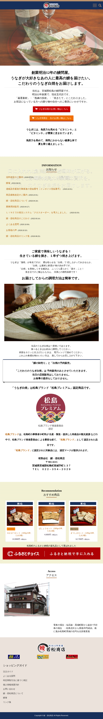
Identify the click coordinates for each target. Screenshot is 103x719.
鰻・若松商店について (16, 201)
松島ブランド (12, 434)
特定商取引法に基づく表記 (15, 680)
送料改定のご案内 (14, 177)
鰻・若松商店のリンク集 (18, 236)
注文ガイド (8, 671)
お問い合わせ (9, 689)
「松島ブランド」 (67, 439)
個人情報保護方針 (11, 685)
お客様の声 (11, 230)
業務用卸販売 (12, 206)
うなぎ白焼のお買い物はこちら (53, 109)
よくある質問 (12, 224)
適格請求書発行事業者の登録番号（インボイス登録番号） (34, 189)
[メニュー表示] (95, 5)
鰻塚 (8, 183)
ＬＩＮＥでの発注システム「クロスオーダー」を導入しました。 (37, 212)
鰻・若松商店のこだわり (18, 218)
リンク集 (7, 702)
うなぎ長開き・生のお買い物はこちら (52, 118)
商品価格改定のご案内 (16, 195)
